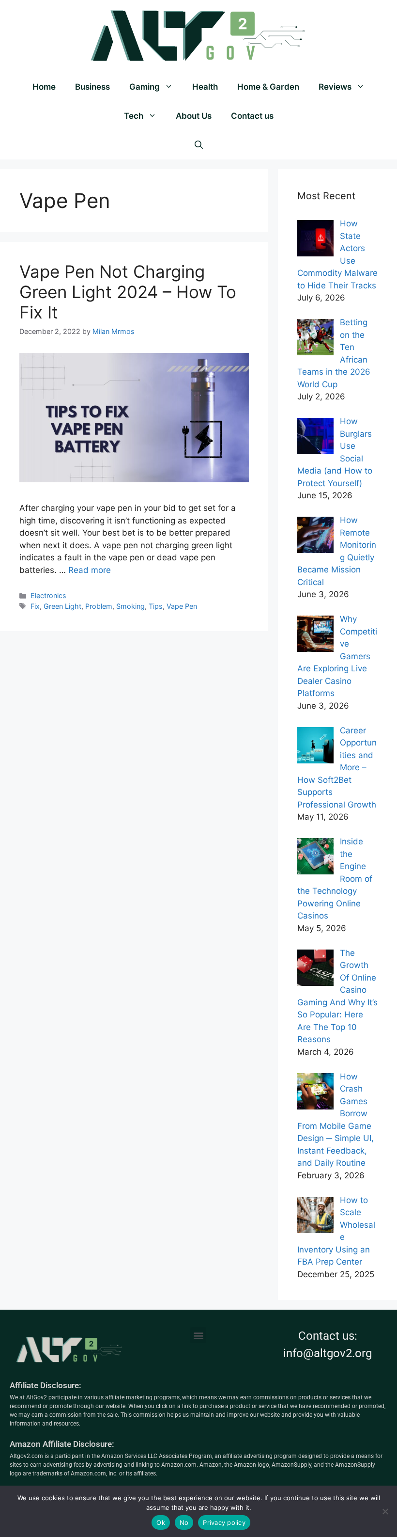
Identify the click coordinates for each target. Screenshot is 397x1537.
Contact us (252, 116)
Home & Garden (268, 87)
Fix (35, 606)
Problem (98, 606)
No (184, 1522)
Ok (160, 1522)
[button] (198, 1335)
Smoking (130, 606)
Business (92, 87)
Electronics (48, 595)
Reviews (335, 87)
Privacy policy (224, 1522)
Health (205, 87)
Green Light (62, 606)
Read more (89, 570)
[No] (385, 1511)
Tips (156, 606)
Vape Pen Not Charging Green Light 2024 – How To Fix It (127, 291)
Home (44, 87)
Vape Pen (182, 606)
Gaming (144, 87)
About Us (194, 116)
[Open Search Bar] (199, 144)
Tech (133, 116)
